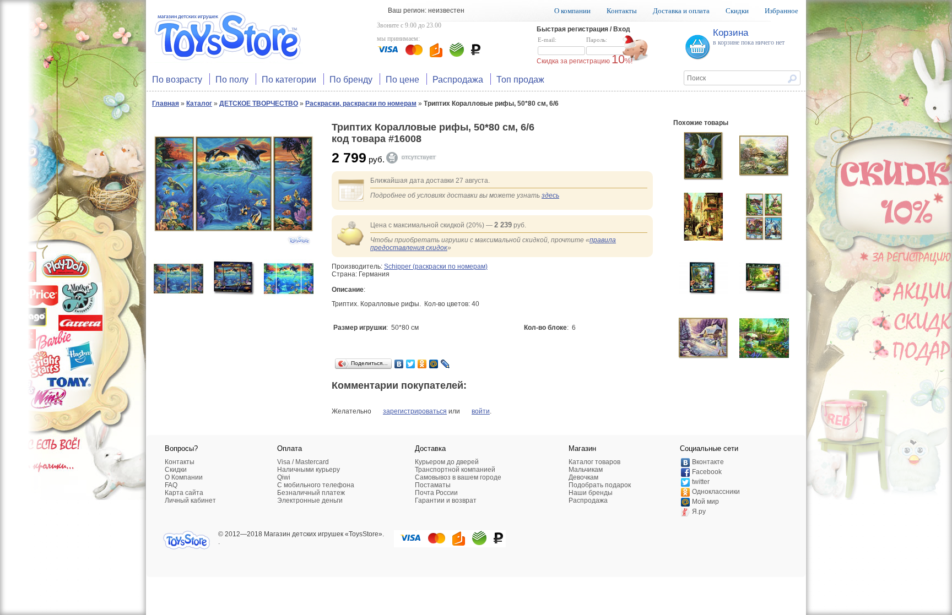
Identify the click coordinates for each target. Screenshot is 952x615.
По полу (231, 79)
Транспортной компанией (455, 470)
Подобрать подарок (600, 485)
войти (481, 411)
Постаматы (433, 485)
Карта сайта (184, 493)
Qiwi (283, 477)
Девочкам (583, 477)
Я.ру (699, 511)
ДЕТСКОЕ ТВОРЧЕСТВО (258, 103)
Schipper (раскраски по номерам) (436, 266)
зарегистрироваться (415, 411)
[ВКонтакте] (399, 364)
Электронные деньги (310, 500)
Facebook (707, 472)
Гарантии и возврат (446, 500)
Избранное (781, 11)
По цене (402, 79)
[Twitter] (410, 364)
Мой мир (705, 501)
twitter (701, 482)
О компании (572, 11)
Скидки (737, 11)
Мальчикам (586, 470)
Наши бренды (591, 493)
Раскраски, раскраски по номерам (360, 103)
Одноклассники (716, 492)
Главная (165, 103)
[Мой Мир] (434, 364)
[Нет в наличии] (416, 158)
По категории (289, 79)
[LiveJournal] (445, 364)
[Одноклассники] (422, 364)
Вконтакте (708, 462)
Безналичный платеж (311, 493)
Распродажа (457, 79)
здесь (550, 195)
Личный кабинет (190, 500)
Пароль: (596, 39)
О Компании (184, 477)
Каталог (199, 103)
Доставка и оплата (681, 11)
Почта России (436, 493)
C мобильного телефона (315, 485)
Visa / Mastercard (303, 462)
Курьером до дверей (447, 462)
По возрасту (177, 79)
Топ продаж (520, 79)
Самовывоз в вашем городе (458, 477)
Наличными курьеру (308, 470)
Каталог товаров (594, 462)
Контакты (622, 11)
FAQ (171, 485)
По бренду (350, 79)
